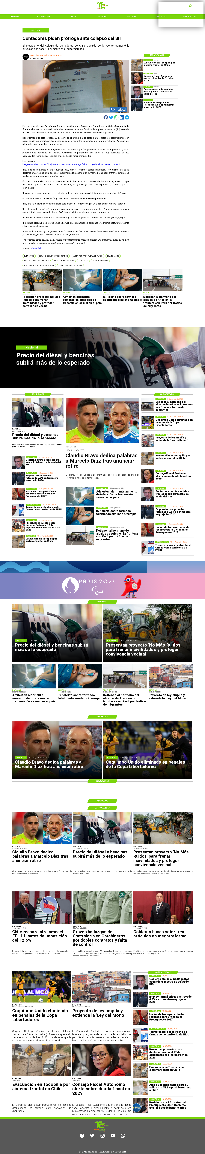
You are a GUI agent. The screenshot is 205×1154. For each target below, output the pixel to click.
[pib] (137, 92)
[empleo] (137, 105)
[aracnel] (42, 923)
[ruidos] (163, 843)
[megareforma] (163, 923)
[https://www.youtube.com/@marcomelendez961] (113, 1137)
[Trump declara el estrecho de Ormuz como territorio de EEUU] (148, 547)
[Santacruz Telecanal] (14, 7)
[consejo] (137, 78)
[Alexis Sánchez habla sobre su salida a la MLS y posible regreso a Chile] (140, 1087)
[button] (29, 256)
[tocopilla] (137, 65)
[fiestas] (18, 525)
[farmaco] (80, 688)
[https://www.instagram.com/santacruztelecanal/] (102, 1137)
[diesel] (37, 426)
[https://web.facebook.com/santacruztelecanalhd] (82, 1137)
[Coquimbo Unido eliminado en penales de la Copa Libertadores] (148, 422)
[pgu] (140, 1105)
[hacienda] (148, 530)
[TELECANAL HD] (102, 9)
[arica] (148, 404)
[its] (34, 688)
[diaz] (102, 443)
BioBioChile (35, 248)
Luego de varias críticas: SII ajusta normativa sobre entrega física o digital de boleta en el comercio (72, 164)
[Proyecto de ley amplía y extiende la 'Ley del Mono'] (148, 440)
